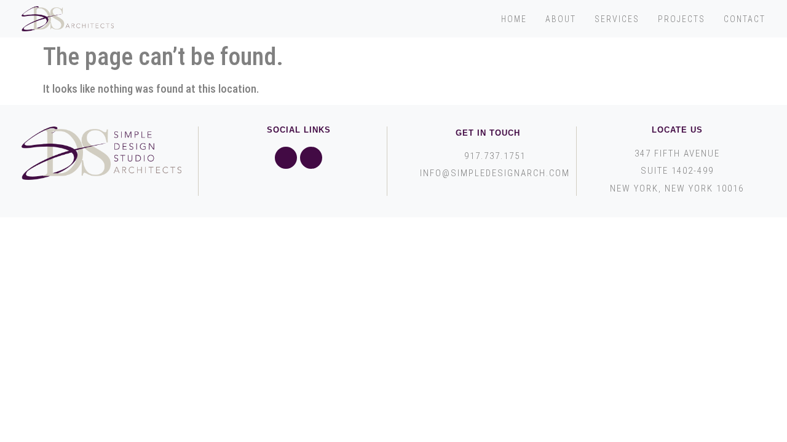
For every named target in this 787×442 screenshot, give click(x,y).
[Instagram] (311, 158)
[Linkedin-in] (286, 158)
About (560, 19)
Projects (681, 19)
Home (514, 19)
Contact (744, 19)
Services (617, 19)
